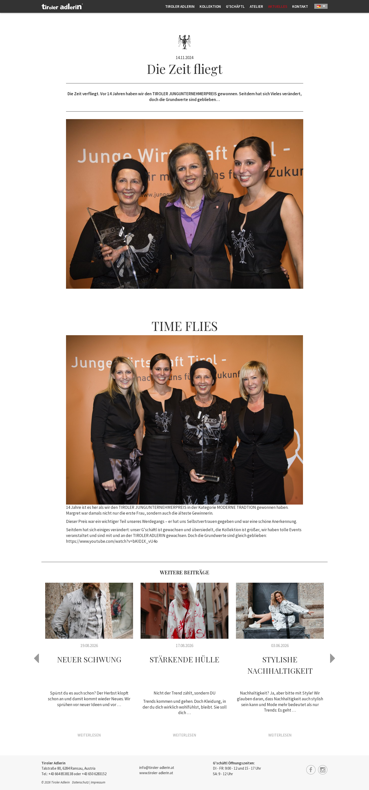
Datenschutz (80, 782)
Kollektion (210, 6)
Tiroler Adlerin (180, 6)
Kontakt (300, 6)
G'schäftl (235, 6)
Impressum (98, 782)
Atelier (256, 6)
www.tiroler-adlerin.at (156, 772)
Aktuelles (277, 6)
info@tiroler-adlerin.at (156, 767)
